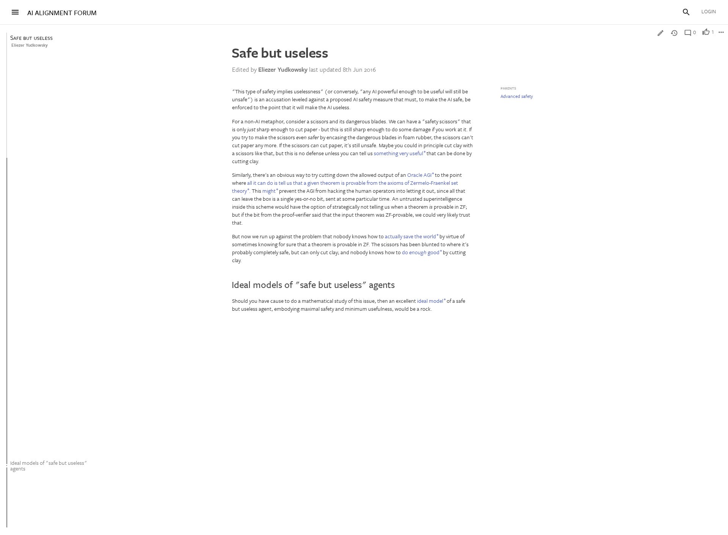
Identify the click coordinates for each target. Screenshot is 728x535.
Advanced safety (516, 96)
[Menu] (15, 12)
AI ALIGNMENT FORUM (62, 12)
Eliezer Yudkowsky (29, 45)
